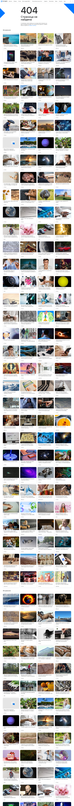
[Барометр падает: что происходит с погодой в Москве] (28, 336)
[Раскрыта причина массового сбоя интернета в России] (28, 354)
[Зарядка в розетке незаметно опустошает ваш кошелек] (63, 706)
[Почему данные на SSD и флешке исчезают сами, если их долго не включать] (11, 301)
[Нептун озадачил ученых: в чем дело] (46, 145)
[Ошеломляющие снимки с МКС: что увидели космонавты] (11, 58)
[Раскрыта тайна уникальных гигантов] (46, 197)
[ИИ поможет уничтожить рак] (46, 215)
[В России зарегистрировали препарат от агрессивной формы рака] (28, 492)
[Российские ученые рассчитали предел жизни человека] (28, 163)
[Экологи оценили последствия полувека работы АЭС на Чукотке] (11, 741)
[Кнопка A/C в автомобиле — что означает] (11, 284)
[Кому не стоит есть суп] (63, 423)
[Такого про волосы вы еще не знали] (46, 706)
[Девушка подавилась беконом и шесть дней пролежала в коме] (46, 371)
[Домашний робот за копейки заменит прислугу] (28, 423)
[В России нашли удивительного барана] (46, 689)
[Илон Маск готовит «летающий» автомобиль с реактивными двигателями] (28, 579)
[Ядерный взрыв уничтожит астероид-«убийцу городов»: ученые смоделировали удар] (63, 440)
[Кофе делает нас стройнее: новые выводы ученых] (63, 163)
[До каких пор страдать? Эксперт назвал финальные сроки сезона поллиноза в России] (63, 775)
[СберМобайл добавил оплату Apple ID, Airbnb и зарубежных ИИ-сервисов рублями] (11, 319)
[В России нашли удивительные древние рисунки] (46, 741)
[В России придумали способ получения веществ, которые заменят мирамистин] (46, 440)
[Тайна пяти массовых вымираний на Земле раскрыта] (28, 671)
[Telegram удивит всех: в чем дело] (11, 163)
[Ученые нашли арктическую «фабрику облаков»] (11, 388)
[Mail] (1, 1)
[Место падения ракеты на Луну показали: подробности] (28, 319)
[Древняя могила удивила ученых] (46, 41)
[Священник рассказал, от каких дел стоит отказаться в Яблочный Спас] (11, 371)
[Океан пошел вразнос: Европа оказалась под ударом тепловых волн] (11, 41)
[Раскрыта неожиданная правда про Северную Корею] (63, 76)
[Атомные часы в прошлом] (11, 336)
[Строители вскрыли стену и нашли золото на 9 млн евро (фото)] (28, 440)
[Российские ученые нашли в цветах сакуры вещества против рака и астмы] (28, 232)
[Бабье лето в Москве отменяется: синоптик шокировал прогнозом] (46, 671)
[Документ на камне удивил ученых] (28, 706)
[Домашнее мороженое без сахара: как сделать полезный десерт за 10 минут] (63, 527)
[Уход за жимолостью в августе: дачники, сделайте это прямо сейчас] (63, 145)
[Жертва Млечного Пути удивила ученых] (46, 163)
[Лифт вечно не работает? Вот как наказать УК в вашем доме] (46, 406)
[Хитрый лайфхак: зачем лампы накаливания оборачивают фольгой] (28, 544)
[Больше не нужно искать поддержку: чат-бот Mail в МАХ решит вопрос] (28, 510)
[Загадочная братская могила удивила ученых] (46, 128)
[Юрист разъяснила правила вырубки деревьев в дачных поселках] (11, 423)
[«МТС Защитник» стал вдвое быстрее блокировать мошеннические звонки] (46, 336)
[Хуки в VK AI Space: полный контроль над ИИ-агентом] (63, 562)
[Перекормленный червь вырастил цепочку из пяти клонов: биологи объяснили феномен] (46, 631)
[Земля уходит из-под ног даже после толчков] (28, 406)
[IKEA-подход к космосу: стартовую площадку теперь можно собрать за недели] (11, 649)
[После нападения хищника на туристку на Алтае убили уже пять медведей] (63, 671)
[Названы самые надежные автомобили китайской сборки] (63, 249)
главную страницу (32, 25)
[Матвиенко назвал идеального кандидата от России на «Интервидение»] (46, 58)
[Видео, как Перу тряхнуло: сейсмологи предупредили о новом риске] (63, 388)
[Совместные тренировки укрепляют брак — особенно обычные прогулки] (46, 388)
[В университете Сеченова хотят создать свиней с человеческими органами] (63, 723)
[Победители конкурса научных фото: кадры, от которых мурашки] (63, 458)
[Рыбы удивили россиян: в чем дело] (11, 706)
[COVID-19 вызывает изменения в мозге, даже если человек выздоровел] (11, 354)
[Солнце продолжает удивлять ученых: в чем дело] (63, 232)
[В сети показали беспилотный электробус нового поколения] (63, 614)
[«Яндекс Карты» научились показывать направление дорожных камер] (46, 319)
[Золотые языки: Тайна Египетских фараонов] (11, 197)
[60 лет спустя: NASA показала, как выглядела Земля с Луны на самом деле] (46, 249)
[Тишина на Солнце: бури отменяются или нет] (63, 284)
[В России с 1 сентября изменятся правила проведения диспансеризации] (63, 58)
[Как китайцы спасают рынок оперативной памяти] (63, 371)
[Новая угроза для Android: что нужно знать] (63, 354)
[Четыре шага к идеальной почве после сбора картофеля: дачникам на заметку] (28, 58)
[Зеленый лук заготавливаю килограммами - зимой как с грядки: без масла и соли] (11, 758)
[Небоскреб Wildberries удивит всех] (46, 597)
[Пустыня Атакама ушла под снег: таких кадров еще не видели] (28, 562)
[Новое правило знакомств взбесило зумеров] (46, 111)
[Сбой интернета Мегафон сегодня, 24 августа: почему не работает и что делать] (28, 111)
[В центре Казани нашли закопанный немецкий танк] (63, 41)
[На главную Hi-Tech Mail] (4, 1)
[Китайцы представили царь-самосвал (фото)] (28, 93)
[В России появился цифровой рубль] (11, 440)
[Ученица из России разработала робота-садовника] (46, 423)
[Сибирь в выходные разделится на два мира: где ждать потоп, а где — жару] (11, 249)
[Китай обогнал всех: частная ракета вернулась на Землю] (46, 510)
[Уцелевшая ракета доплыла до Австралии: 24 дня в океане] (11, 671)
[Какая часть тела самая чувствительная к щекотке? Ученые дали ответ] (11, 544)
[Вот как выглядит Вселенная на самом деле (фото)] (28, 475)
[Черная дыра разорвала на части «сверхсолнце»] (63, 336)
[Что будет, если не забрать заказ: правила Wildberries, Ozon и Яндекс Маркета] (28, 527)
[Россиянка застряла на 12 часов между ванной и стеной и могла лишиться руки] (46, 301)
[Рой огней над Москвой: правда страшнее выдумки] (63, 93)
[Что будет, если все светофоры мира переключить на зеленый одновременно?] (11, 406)
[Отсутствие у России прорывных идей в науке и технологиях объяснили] (63, 128)
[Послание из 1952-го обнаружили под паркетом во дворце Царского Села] (11, 689)
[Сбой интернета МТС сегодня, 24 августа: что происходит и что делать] (28, 197)
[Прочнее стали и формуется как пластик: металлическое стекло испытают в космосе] (63, 758)
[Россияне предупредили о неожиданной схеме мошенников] (46, 579)
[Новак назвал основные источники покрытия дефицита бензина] (46, 544)
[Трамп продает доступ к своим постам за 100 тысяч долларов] (28, 649)
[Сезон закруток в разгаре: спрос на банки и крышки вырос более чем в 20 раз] (46, 492)
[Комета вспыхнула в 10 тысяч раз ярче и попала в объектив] (11, 475)
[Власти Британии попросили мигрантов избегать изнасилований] (28, 41)
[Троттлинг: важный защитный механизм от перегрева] (28, 458)
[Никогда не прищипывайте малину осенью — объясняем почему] (11, 723)
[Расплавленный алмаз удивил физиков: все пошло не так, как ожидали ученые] (63, 631)
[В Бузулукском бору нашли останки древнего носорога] (63, 492)
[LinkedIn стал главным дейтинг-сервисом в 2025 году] (28, 284)
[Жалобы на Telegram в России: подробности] (11, 631)
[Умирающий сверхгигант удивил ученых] (63, 689)
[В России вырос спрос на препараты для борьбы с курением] (11, 267)
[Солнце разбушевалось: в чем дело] (28, 597)
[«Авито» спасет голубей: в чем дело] (63, 649)
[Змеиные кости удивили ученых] (63, 180)
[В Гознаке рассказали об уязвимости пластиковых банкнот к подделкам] (28, 388)
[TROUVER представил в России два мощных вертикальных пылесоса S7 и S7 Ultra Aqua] (11, 562)
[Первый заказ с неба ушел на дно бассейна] (28, 145)
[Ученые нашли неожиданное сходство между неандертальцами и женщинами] (63, 741)
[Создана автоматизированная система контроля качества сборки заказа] (28, 249)
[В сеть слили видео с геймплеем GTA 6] (28, 371)
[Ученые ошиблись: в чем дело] (11, 215)
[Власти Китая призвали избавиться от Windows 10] (11, 145)
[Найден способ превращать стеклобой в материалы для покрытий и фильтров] (28, 631)
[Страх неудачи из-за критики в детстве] (46, 267)
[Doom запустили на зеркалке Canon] (46, 649)
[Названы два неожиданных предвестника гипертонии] (28, 76)
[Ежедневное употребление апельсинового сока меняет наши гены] (46, 758)
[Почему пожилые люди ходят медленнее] (46, 76)
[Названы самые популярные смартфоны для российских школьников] (46, 284)
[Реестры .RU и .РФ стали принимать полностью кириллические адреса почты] (11, 492)
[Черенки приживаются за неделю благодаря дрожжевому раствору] (11, 111)
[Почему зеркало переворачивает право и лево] (11, 510)
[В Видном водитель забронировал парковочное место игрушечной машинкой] (46, 232)
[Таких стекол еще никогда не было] (28, 215)
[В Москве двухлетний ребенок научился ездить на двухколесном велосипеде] (11, 232)
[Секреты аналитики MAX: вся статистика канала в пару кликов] (46, 614)
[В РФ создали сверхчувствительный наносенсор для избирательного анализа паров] (63, 475)
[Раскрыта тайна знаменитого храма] (63, 197)
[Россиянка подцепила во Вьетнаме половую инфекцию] (63, 579)
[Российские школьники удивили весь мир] (28, 758)
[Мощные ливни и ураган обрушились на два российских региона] (28, 741)
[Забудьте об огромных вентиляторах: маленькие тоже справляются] (63, 301)
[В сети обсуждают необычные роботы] (46, 475)
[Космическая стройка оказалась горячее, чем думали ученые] (46, 458)
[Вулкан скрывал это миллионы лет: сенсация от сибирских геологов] (46, 723)
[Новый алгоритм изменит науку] (11, 458)
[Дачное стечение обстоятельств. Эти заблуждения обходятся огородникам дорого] (11, 93)
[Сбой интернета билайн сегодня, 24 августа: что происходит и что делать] (46, 180)
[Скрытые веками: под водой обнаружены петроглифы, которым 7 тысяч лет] (63, 406)
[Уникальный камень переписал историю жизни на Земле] (28, 689)
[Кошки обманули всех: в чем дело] (11, 76)
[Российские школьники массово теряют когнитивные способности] (28, 267)
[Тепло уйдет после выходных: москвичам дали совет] (11, 128)
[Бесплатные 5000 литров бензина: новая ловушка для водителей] (28, 301)
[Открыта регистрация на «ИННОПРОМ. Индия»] (28, 614)
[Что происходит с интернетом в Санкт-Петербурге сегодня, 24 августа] (11, 180)
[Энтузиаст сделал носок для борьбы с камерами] (63, 111)
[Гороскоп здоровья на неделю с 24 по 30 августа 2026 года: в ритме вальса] (11, 579)
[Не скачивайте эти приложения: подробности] (63, 215)
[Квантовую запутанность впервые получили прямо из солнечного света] (11, 614)
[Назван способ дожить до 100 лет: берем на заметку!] (28, 128)
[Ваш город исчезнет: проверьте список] (46, 93)
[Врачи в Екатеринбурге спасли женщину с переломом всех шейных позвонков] (63, 544)
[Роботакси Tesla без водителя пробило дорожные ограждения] (63, 597)
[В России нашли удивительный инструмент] (46, 562)
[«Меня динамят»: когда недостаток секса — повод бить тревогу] (46, 527)
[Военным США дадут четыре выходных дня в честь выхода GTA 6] (63, 267)
